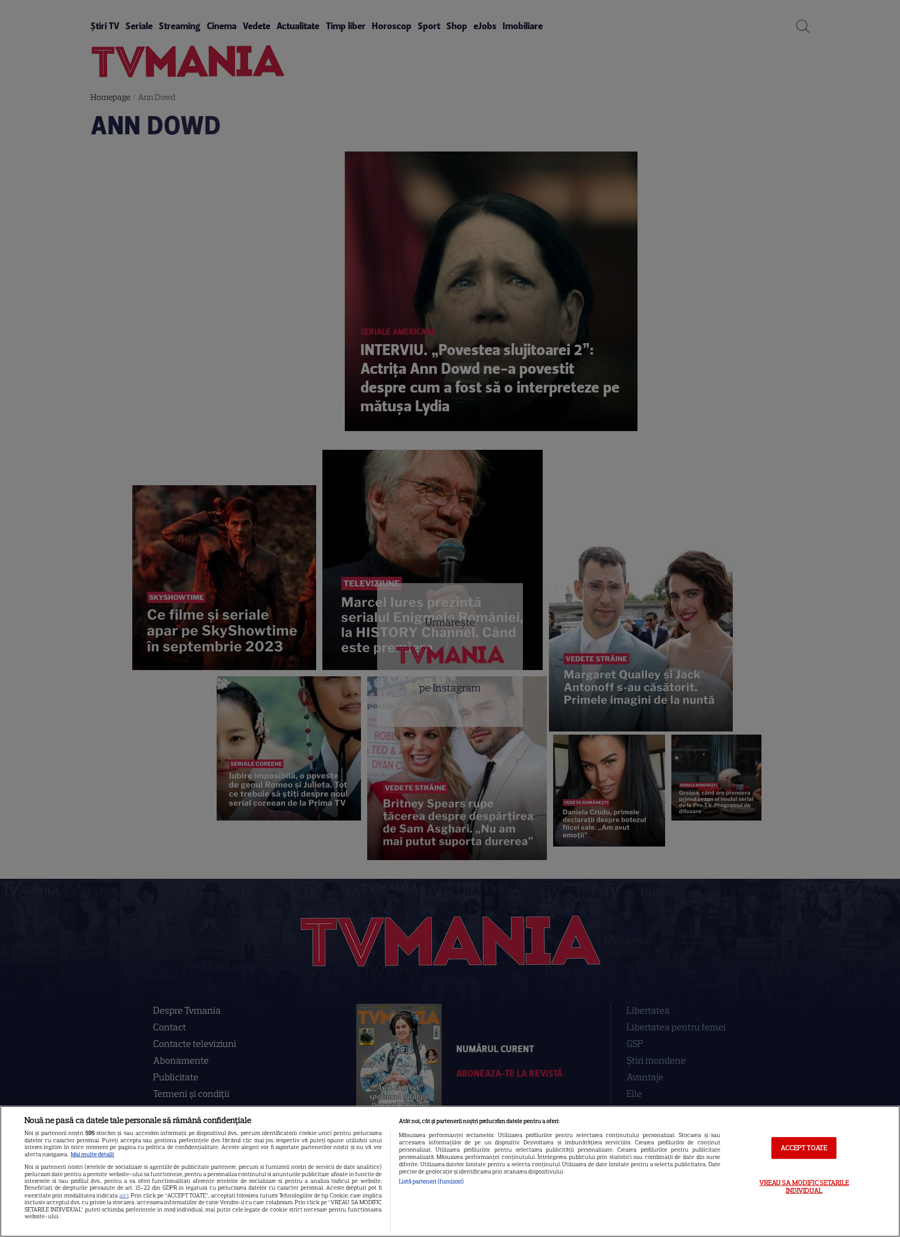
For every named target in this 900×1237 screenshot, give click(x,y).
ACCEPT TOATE (804, 1148)
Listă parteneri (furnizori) (431, 1181)
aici (124, 1195)
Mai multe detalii (92, 1154)
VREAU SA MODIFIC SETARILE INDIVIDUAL (804, 1187)
